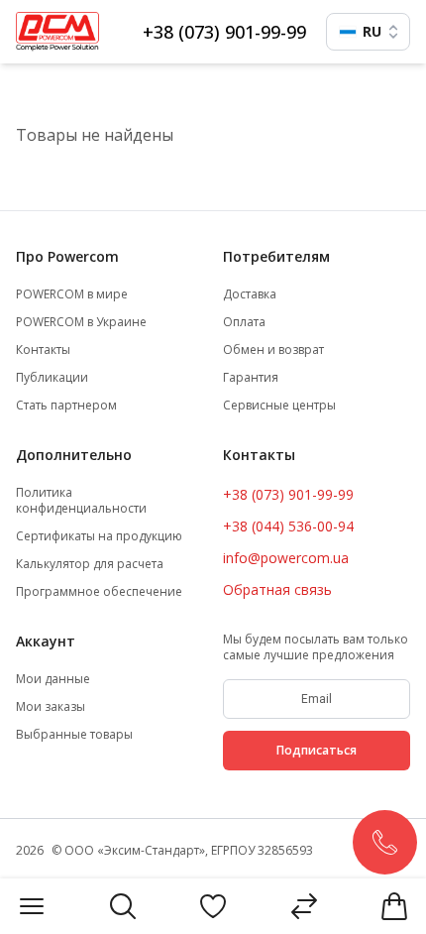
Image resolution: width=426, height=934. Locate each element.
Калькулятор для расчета (89, 564)
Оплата (244, 322)
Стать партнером (66, 405)
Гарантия (250, 378)
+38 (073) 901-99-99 (224, 32)
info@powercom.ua (286, 557)
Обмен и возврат (273, 350)
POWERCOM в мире (72, 294)
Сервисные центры (279, 405)
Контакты (43, 350)
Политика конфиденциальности (81, 501)
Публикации (52, 378)
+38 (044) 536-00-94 (288, 526)
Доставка (249, 294)
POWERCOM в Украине (81, 322)
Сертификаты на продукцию (99, 536)
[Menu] (32, 906)
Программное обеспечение (99, 592)
